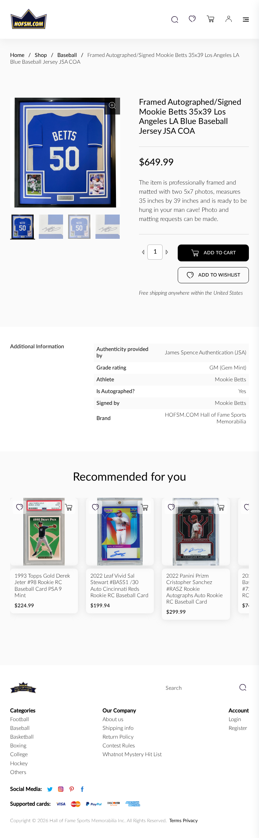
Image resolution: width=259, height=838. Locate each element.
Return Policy (118, 737)
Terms (175, 820)
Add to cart (220, 253)
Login (235, 719)
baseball (20, 728)
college (19, 754)
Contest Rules (119, 745)
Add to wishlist (219, 275)
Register (238, 728)
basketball (22, 737)
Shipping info (118, 728)
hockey (19, 763)
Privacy (190, 820)
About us (113, 719)
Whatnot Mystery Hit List (132, 754)
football (19, 719)
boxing (18, 745)
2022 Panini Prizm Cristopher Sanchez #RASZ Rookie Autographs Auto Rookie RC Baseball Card (194, 589)
